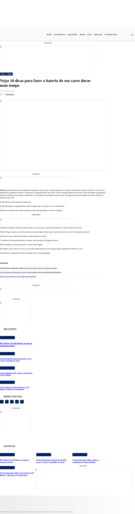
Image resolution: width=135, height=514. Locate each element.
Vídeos (9, 74)
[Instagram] (2, 401)
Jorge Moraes (10, 94)
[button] (132, 35)
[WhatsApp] (58, 93)
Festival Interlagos (7, 337)
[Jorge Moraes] (2, 94)
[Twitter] (44, 93)
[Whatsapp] (17, 401)
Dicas (3, 74)
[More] (65, 92)
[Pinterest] (51, 93)
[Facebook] (37, 93)
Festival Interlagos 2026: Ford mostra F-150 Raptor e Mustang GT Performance (14, 388)
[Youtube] (7, 401)
